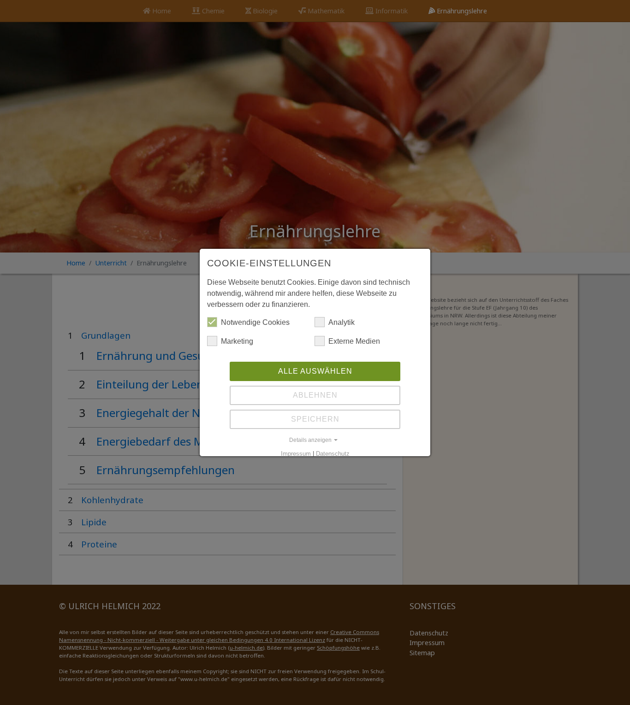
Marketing (237, 341)
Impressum (296, 453)
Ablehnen (315, 395)
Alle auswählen (315, 371)
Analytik (341, 322)
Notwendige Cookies (255, 322)
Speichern (315, 419)
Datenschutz (333, 453)
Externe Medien (354, 341)
